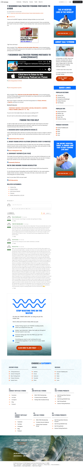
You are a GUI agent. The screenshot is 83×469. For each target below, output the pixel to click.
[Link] (26, 208)
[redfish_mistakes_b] (29, 35)
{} (27, 208)
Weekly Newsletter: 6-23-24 (38, 13)
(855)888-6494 (22, 444)
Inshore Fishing (18, 13)
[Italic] (14, 208)
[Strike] (18, 208)
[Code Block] (24, 208)
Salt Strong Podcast (25, 13)
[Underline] (16, 208)
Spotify (10, 102)
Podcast (31, 13)
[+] (29, 208)
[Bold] (13, 208)
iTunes (39, 100)
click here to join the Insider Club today (28, 47)
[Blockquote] (23, 208)
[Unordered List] (21, 208)
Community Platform (14, 162)
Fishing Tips (13, 13)
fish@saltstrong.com (22, 442)
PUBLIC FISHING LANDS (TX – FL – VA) (19, 109)
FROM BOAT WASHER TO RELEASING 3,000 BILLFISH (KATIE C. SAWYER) (28, 108)
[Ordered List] (19, 208)
